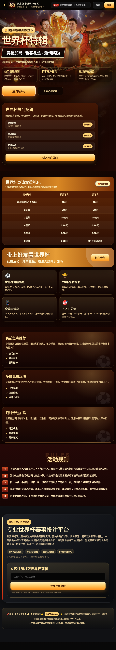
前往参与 (100, 257)
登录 (98, 5)
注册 (109, 5)
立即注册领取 (58, 586)
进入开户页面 (50, 157)
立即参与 (18, 91)
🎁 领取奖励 (102, 184)
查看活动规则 (50, 91)
